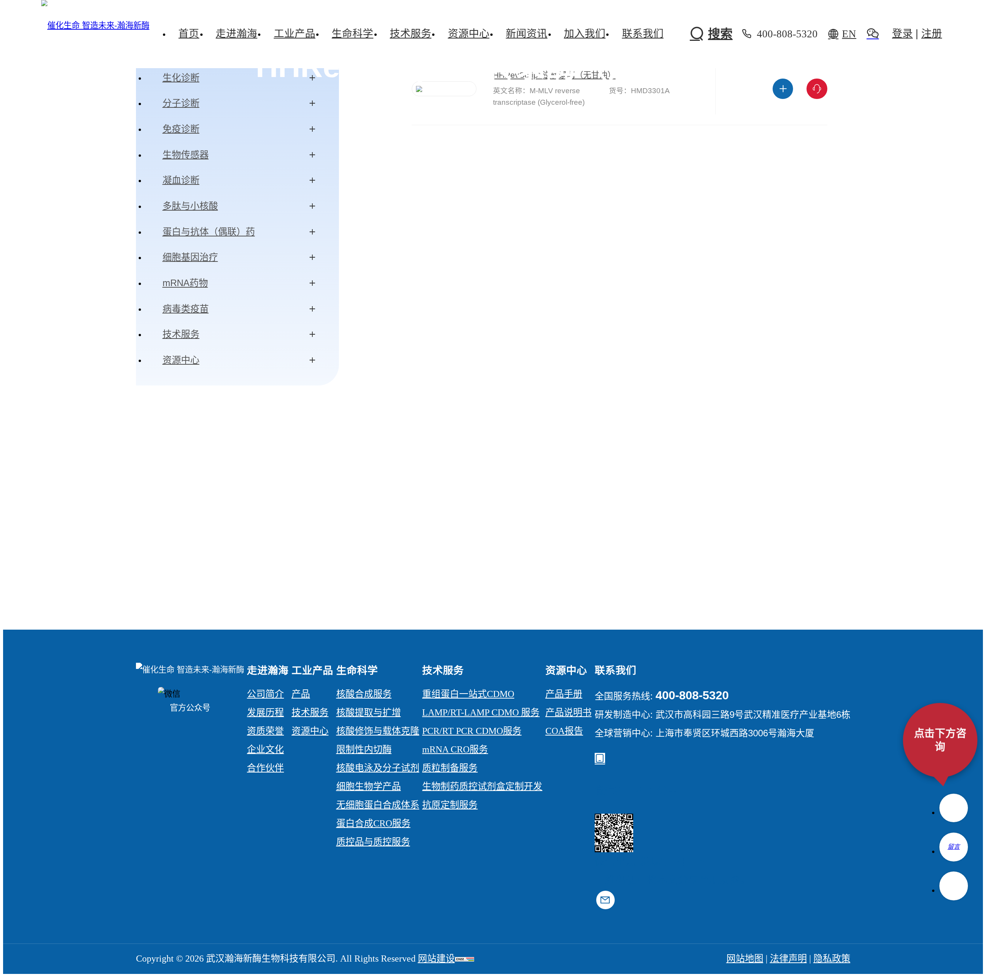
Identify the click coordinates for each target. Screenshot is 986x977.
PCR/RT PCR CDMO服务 (472, 731)
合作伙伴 (265, 768)
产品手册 (563, 694)
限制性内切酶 (364, 749)
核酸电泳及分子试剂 (377, 768)
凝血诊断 (181, 180)
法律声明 (788, 959)
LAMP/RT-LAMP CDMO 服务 (481, 712)
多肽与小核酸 (190, 206)
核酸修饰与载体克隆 (377, 731)
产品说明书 (568, 712)
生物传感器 (186, 154)
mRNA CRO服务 (455, 749)
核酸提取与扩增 (368, 712)
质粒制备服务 (450, 768)
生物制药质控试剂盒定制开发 (482, 786)
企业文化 (265, 749)
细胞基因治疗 (190, 257)
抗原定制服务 (450, 805)
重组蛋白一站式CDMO (468, 694)
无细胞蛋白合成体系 (377, 805)
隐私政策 (831, 959)
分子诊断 (181, 103)
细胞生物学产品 (368, 786)
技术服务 (181, 334)
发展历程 (265, 712)
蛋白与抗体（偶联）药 (209, 231)
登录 (902, 33)
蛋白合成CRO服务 (373, 823)
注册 (931, 33)
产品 (301, 694)
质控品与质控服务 (373, 842)
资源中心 (181, 360)
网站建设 (436, 959)
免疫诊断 (181, 129)
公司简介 (265, 694)
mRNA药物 (185, 283)
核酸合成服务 (364, 694)
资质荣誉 (265, 731)
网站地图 (744, 959)
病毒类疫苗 (186, 308)
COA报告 (564, 731)
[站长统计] (464, 959)
